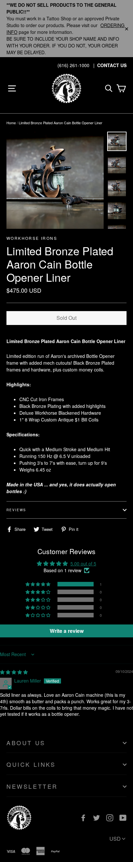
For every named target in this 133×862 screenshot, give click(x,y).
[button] (38, 584)
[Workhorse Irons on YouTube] (123, 817)
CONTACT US (112, 65)
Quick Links (31, 764)
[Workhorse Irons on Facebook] (83, 817)
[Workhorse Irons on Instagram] (109, 817)
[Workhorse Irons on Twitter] (96, 817)
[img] (14, 672)
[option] (55, 180)
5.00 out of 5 (83, 563)
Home (11, 122)
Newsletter (32, 786)
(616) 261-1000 (73, 65)
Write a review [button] (67, 630)
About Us (26, 742)
